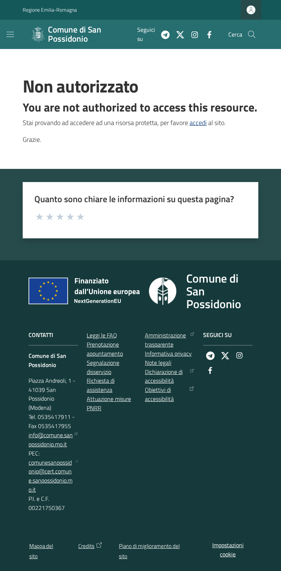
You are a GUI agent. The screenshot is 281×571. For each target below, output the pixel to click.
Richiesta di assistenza (101, 385)
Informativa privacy (168, 353)
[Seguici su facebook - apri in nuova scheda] (206, 34)
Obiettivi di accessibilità (159, 394)
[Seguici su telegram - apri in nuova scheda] (162, 34)
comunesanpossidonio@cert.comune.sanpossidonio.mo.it (50, 476)
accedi (198, 123)
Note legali (158, 362)
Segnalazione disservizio (103, 367)
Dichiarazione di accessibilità (164, 376)
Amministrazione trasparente (165, 340)
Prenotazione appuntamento (105, 349)
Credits (86, 546)
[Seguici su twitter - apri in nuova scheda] (177, 34)
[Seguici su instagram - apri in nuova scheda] (191, 34)
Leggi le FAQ (102, 335)
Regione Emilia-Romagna (50, 10)
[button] (251, 34)
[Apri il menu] (10, 34)
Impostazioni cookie (228, 550)
